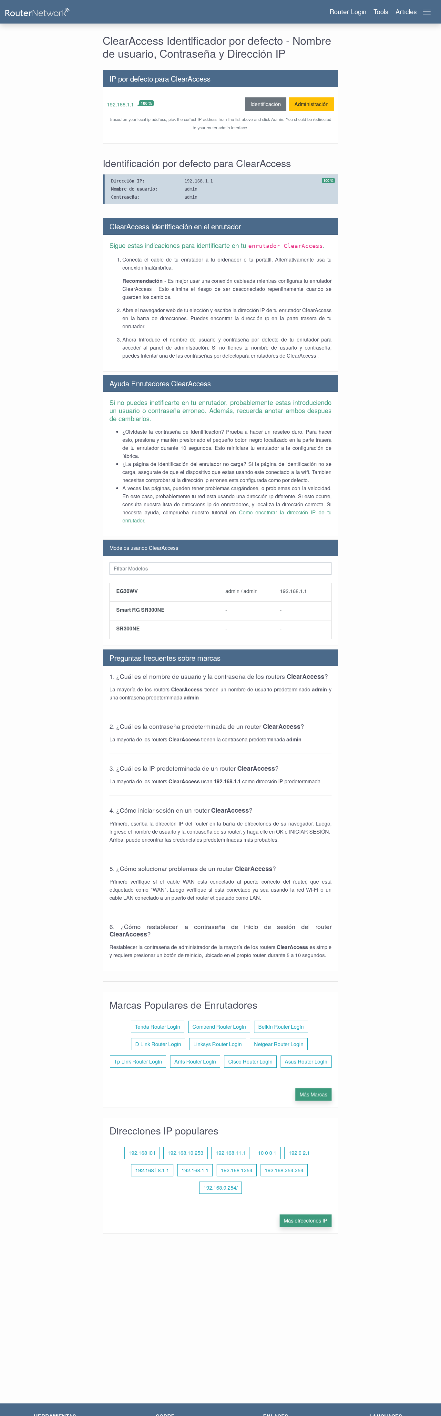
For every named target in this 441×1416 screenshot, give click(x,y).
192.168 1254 (236, 1170)
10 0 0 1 (267, 1152)
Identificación (266, 104)
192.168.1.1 (120, 104)
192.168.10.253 (185, 1152)
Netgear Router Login (278, 1044)
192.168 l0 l (141, 1152)
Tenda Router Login (157, 1026)
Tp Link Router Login (138, 1061)
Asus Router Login (306, 1061)
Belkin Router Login (281, 1026)
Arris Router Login (195, 1061)
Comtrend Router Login (219, 1026)
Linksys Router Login (217, 1044)
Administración (311, 104)
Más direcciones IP (305, 1220)
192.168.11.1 (231, 1152)
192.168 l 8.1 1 (152, 1170)
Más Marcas (313, 1094)
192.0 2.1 (299, 1152)
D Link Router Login (158, 1044)
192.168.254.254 (284, 1170)
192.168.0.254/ (220, 1187)
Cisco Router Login (250, 1061)
